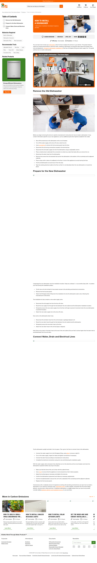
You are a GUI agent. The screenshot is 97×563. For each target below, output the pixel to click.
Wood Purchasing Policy (54, 543)
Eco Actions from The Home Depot (11, 12)
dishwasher (52, 44)
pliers (68, 453)
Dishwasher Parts (7, 40)
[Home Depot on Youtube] (89, 546)
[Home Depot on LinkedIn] (94, 546)
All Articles (27, 541)
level (40, 471)
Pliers (4, 50)
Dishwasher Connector (8, 38)
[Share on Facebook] (79, 37)
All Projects (27, 543)
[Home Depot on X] (79, 546)
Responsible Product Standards (56, 547)
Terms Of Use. (65, 552)
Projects (23, 12)
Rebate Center (4, 543)
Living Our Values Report (54, 548)
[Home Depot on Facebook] (74, 546)
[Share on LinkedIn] (85, 37)
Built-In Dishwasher (7, 35)
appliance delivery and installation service (52, 490)
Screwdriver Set (7, 52)
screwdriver (42, 145)
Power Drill (11, 50)
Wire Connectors (18, 40)
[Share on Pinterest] (83, 37)
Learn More (8, 528)
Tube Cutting (16, 52)
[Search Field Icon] (61, 6)
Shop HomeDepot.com (48, 1)
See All (91, 496)
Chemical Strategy (53, 545)
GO (93, 542)
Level (23, 47)
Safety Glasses (19, 50)
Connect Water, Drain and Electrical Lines (15, 27)
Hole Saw (17, 47)
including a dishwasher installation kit (53, 48)
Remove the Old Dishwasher (13, 20)
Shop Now (7, 91)
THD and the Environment (55, 541)
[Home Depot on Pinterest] (84, 546)
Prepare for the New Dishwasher (14, 23)
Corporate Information (6, 541)
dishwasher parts (60, 486)
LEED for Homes (29, 545)
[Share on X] (81, 37)
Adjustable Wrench (7, 47)
